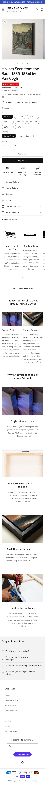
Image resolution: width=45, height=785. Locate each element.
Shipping (4, 90)
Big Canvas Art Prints (19, 781)
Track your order (11, 731)
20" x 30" (7, 122)
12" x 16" (7, 117)
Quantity (5, 141)
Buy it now (22, 160)
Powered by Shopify (31, 781)
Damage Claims (10, 705)
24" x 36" (20, 122)
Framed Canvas (25, 136)
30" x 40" (33, 122)
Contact (7, 726)
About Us (8, 721)
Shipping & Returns (11, 700)
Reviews (7, 716)
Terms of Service (11, 710)
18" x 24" (32, 117)
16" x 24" (20, 117)
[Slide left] (17, 63)
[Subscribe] (35, 746)
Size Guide (7, 108)
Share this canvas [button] (10, 220)
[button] (2, 9)
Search (7, 695)
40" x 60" (20, 127)
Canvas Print (9, 136)
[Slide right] (27, 63)
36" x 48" (7, 127)
